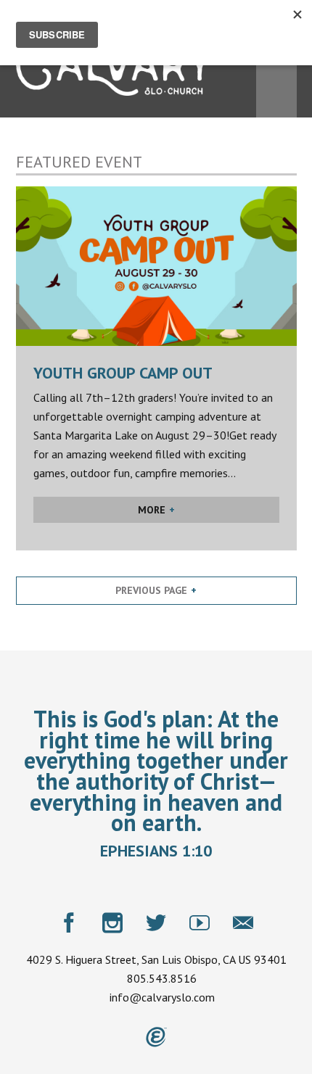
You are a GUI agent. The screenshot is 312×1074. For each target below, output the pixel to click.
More (151, 509)
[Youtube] (199, 922)
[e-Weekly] (243, 922)
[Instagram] (112, 922)
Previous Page (151, 590)
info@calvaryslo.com (162, 997)
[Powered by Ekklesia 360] (156, 1036)
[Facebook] (69, 922)
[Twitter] (156, 922)
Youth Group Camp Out (123, 373)
